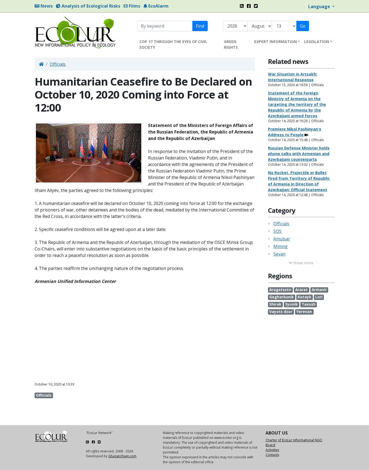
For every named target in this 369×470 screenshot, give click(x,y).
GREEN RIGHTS (231, 44)
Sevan (279, 254)
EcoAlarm (158, 6)
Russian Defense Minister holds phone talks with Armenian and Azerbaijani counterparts (299, 153)
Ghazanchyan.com (122, 456)
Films (134, 6)
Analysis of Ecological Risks (90, 6)
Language (319, 6)
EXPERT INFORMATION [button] (275, 41)
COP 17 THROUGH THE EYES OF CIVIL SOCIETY (173, 44)
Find (200, 26)
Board (270, 445)
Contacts (272, 454)
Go (303, 26)
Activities (272, 450)
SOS (277, 231)
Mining (280, 246)
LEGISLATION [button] (316, 41)
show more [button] (302, 262)
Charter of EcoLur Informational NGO (294, 440)
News (46, 6)
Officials (58, 64)
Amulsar (281, 239)
